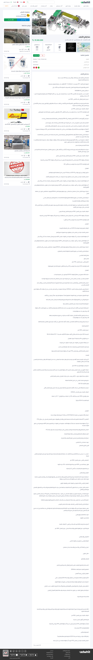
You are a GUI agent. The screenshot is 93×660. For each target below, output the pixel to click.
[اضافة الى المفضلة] (42, 55)
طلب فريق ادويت (50, 656)
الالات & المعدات (86, 39)
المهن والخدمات (33, 6)
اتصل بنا (51, 657)
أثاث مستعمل (59, 6)
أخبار (69, 657)
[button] (83, 46)
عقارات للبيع (86, 6)
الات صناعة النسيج (78, 39)
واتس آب (10, 19)
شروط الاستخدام (49, 654)
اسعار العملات (67, 654)
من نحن (51, 650)
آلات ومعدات (43, 6)
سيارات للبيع (68, 6)
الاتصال (22, 19)
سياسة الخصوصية (49, 652)
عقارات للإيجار (77, 6)
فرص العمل (68, 652)
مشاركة (35, 55)
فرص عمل (24, 6)
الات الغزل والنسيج (69, 39)
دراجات (51, 6)
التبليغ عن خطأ (36, 645)
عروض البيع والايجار (66, 650)
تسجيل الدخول (6, 2)
